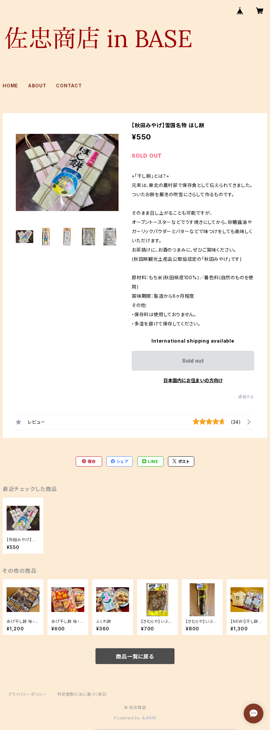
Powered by (128, 717)
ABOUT (37, 85)
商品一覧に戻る (135, 656)
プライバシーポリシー (27, 694)
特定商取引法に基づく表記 (82, 694)
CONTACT (69, 85)
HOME (10, 85)
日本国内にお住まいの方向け (193, 380)
